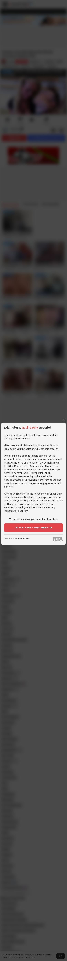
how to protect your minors (16, 538)
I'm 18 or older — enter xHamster (33, 527)
